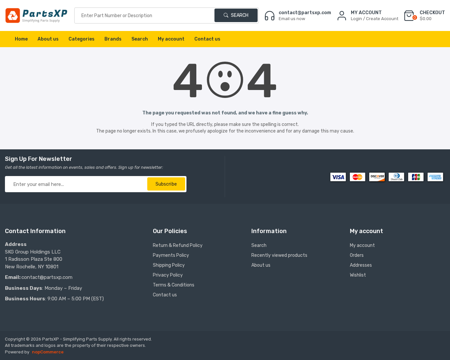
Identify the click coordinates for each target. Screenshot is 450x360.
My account (171, 39)
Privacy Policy (168, 275)
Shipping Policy (169, 265)
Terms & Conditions (173, 285)
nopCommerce (48, 351)
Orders (357, 255)
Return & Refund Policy (178, 245)
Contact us (207, 39)
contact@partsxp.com (46, 277)
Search (239, 15)
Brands (113, 39)
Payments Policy (171, 255)
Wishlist (358, 275)
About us (48, 39)
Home (21, 39)
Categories (82, 39)
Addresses (361, 265)
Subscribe (166, 184)
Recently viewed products (279, 255)
